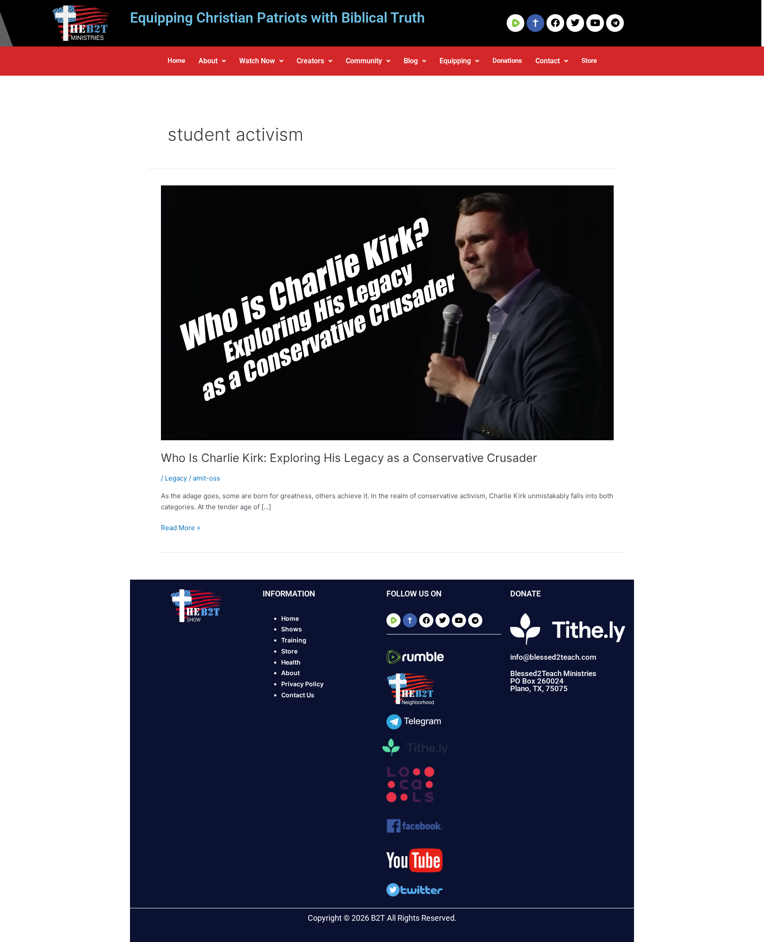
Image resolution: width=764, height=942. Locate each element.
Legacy (176, 478)
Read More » (180, 527)
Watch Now (257, 61)
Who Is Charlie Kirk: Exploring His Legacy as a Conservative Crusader (349, 458)
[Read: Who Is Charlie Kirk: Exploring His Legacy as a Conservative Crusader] (387, 312)
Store (589, 61)
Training (293, 640)
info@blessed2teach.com (553, 657)
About (208, 61)
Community (364, 61)
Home (176, 61)
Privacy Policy (302, 684)
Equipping (455, 61)
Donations (507, 61)
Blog (411, 61)
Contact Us (297, 695)
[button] (212, 61)
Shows (291, 629)
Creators (310, 61)
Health (291, 662)
